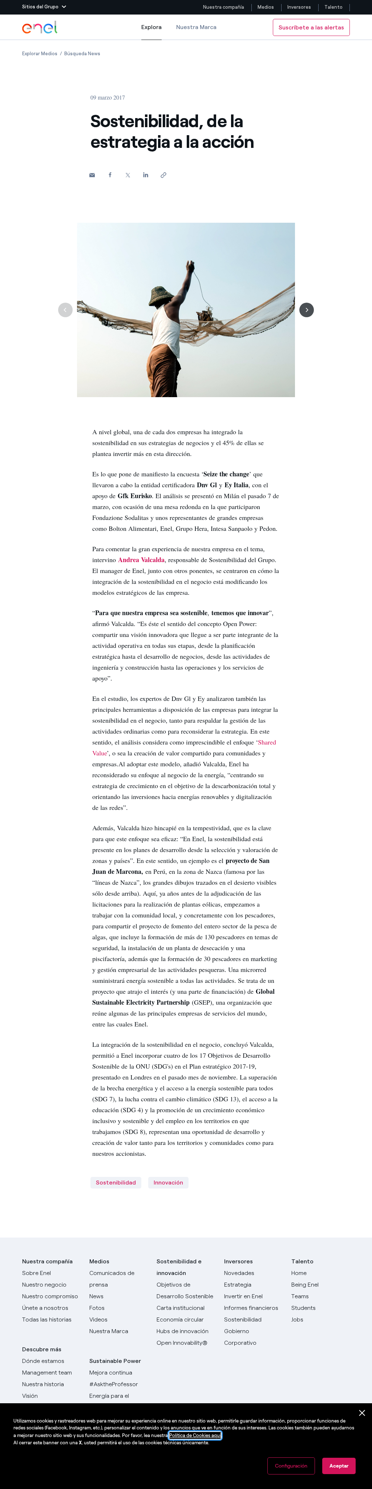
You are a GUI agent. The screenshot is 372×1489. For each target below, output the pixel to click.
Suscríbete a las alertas (311, 27)
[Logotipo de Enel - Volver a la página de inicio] (40, 27)
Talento (334, 7)
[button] (44, 7)
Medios (266, 7)
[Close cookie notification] (362, 1413)
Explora (151, 32)
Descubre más (41, 1349)
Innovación (168, 1182)
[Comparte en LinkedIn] (145, 174)
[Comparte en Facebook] (110, 174)
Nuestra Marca (196, 27)
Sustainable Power (115, 1360)
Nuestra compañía (223, 7)
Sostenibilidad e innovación (179, 1267)
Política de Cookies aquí (195, 1435)
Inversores (299, 7)
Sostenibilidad (116, 1182)
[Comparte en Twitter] (128, 175)
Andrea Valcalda (141, 559)
